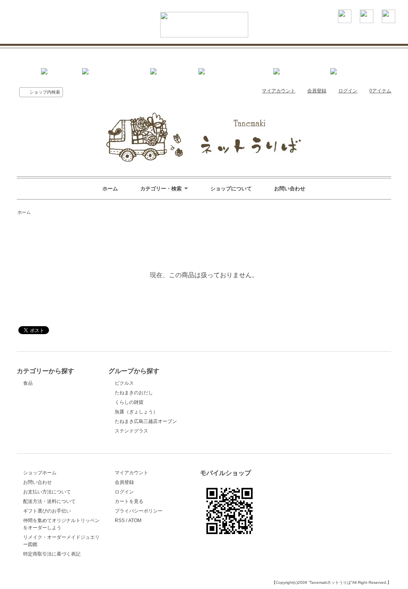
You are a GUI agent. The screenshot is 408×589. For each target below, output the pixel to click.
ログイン (347, 91)
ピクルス (124, 383)
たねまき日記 (347, 50)
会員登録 (316, 91)
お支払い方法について (47, 492)
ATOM (134, 520)
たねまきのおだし (134, 392)
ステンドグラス (131, 431)
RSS (120, 520)
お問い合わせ (289, 189)
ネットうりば (290, 50)
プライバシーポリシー (139, 511)
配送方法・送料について (49, 501)
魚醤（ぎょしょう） (136, 412)
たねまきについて (104, 50)
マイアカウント (278, 91)
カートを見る (129, 501)
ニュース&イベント (224, 50)
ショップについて (231, 189)
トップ (50, 50)
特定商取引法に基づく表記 (51, 554)
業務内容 (162, 50)
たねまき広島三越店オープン (146, 421)
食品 (28, 383)
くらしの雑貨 (129, 402)
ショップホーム (40, 473)
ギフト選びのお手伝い (47, 511)
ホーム (110, 189)
